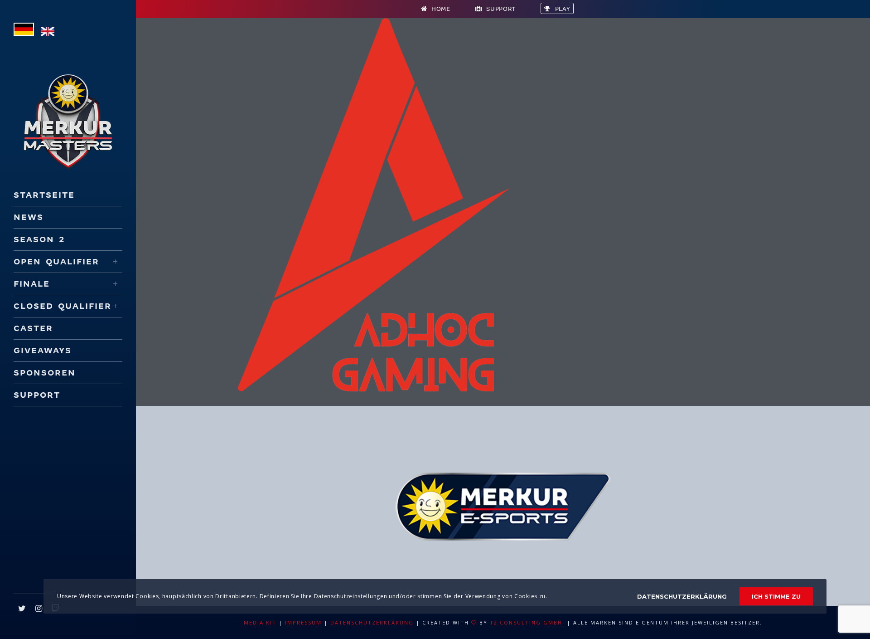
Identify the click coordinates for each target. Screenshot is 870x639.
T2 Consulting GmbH (526, 622)
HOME (440, 8)
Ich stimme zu (776, 596)
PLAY (562, 8)
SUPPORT (501, 8)
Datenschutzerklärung (372, 622)
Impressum (303, 622)
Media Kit (260, 622)
